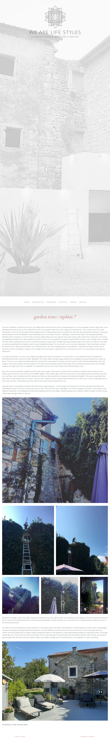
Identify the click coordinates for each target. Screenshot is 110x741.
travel (73, 302)
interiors (51, 302)
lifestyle (63, 302)
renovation (38, 302)
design (82, 302)
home (27, 302)
